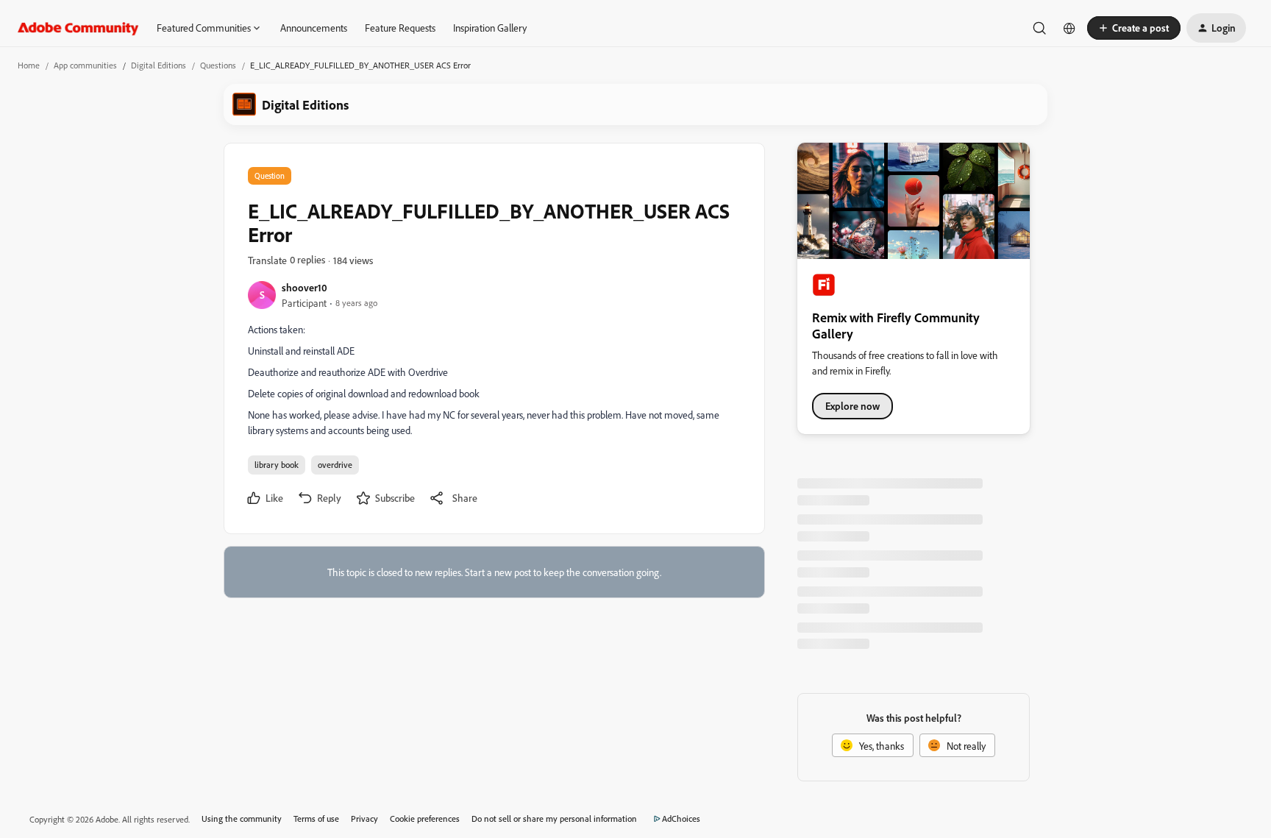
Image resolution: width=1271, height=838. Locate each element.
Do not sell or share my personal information (554, 818)
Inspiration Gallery (490, 27)
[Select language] (1069, 28)
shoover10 (304, 287)
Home (29, 65)
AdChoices (681, 818)
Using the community (242, 818)
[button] (1134, 28)
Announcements (313, 27)
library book (276, 464)
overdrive (335, 464)
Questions (218, 65)
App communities (85, 65)
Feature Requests (400, 27)
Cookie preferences (425, 818)
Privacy (364, 818)
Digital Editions (158, 65)
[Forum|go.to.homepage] (78, 28)
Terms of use (316, 818)
